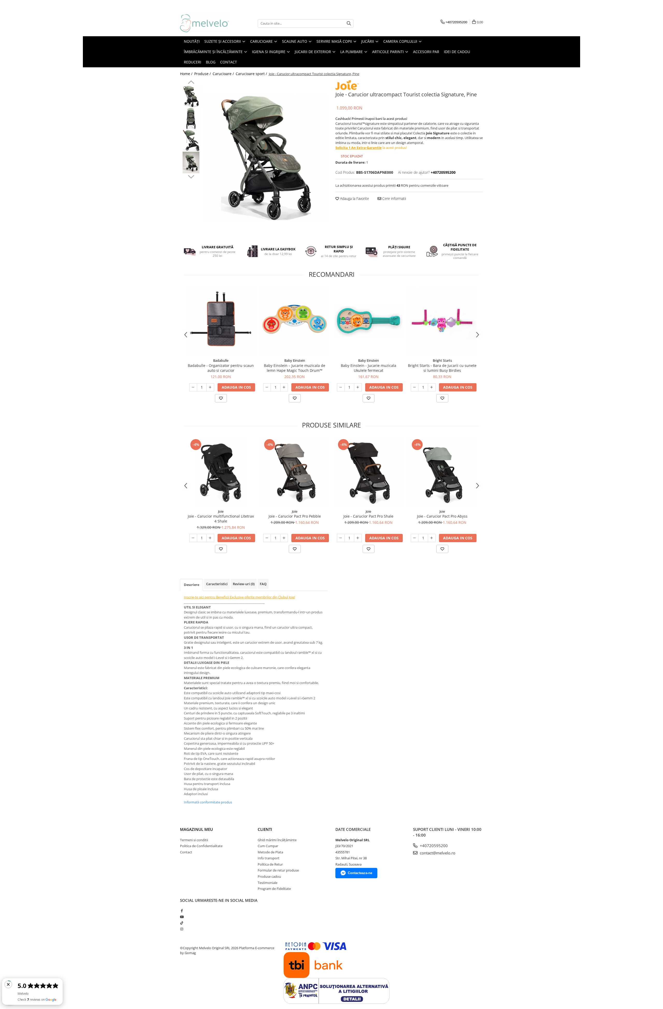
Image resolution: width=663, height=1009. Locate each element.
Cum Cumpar (268, 846)
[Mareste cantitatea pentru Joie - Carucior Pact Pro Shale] (358, 538)
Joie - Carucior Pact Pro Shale (368, 516)
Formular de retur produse (278, 870)
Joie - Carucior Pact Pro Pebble (295, 516)
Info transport (268, 858)
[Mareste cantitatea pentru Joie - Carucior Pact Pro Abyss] (432, 538)
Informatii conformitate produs (208, 802)
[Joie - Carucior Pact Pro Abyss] (442, 472)
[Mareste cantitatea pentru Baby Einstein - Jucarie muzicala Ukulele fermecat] (358, 387)
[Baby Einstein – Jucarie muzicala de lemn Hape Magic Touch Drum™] (294, 321)
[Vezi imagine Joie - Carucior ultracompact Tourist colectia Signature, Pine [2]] (191, 140)
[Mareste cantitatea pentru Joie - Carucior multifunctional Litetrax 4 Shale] (210, 538)
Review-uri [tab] (244, 584)
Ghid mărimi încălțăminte (277, 840)
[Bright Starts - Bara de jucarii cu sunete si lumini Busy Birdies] (442, 321)
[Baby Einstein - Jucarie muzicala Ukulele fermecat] (368, 321)
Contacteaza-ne (360, 873)
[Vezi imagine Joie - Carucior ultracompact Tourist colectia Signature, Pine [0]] (191, 96)
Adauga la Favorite (354, 198)
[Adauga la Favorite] (221, 398)
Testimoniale (267, 882)
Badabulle (220, 360)
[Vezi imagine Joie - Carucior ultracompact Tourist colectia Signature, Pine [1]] (191, 118)
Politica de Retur (270, 864)
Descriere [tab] (191, 584)
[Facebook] (181, 910)
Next (191, 176)
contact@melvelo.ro (437, 852)
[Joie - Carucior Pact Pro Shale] (368, 472)
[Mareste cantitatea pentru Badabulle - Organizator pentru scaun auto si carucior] (210, 387)
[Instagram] (181, 929)
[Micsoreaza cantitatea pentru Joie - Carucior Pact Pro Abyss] (415, 538)
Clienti (265, 829)
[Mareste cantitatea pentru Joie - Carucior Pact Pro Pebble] (284, 538)
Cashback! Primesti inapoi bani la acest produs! (371, 118)
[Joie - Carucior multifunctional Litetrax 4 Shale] (220, 472)
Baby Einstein (294, 360)
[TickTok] (181, 922)
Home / (186, 73)
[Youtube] (181, 916)
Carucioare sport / (252, 73)
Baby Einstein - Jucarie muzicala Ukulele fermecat (368, 368)
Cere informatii (393, 198)
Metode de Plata (270, 852)
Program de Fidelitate (274, 888)
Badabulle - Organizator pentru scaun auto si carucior (221, 368)
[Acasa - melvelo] (206, 23)
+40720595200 (433, 845)
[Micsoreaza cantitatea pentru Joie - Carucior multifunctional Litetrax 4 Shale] (193, 538)
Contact (186, 852)
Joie (221, 511)
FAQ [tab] (263, 584)
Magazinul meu (196, 829)
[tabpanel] (266, 158)
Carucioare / (224, 73)
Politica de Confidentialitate (201, 846)
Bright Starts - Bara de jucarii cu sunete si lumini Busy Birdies (442, 368)
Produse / (203, 73)
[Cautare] (349, 23)
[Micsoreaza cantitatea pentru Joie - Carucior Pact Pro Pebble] (267, 538)
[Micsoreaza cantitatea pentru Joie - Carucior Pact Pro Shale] (341, 538)
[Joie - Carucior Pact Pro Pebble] (294, 472)
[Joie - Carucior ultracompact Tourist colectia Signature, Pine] (266, 158)
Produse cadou (269, 876)
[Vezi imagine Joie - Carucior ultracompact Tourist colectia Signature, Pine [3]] (191, 162)
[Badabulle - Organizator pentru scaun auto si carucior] (220, 321)
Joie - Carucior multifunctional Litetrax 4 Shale (221, 519)
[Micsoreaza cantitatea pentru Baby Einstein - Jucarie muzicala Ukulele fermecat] (341, 387)
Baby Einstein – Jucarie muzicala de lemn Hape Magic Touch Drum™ (294, 368)
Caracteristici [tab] (217, 584)
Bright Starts (442, 360)
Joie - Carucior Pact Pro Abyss (442, 516)
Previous (191, 82)
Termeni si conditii (194, 840)
